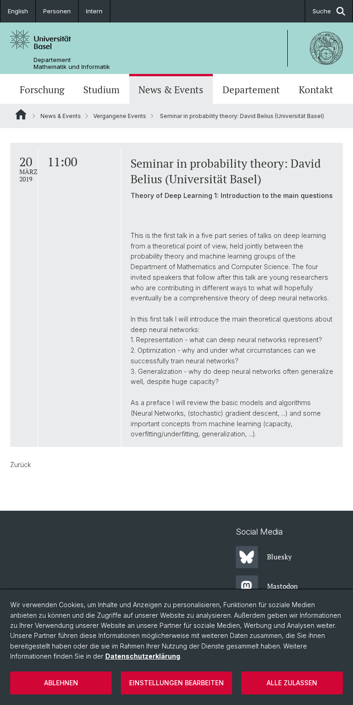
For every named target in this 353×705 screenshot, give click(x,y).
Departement (251, 90)
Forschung (42, 90)
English (18, 11)
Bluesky (279, 556)
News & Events (170, 90)
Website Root (21, 114)
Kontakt (316, 90)
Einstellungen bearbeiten (176, 683)
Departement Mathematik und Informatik (72, 63)
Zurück (20, 464)
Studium (101, 90)
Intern (94, 11)
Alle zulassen (292, 683)
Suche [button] (322, 11)
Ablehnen (61, 683)
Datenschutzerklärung (142, 656)
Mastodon (282, 586)
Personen (57, 11)
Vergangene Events (119, 116)
